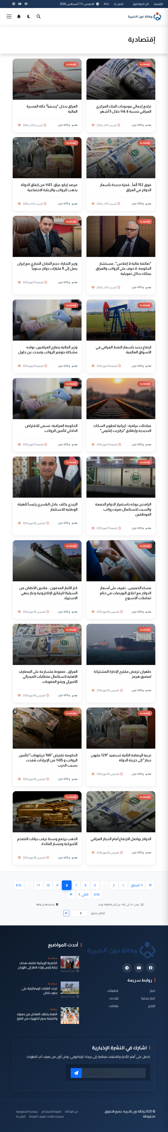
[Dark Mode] (29, 16)
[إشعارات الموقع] (19, 16)
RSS (106, 4)
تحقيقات (112, 991)
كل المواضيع (141, 4)
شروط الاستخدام (51, 1111)
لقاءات (113, 998)
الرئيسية (158, 4)
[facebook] (150, 967)
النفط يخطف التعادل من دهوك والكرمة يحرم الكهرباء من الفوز (37, 1016)
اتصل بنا (118, 4)
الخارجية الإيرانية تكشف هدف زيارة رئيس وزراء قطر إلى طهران (37, 965)
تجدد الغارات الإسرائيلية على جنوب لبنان (39, 990)
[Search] (38, 16)
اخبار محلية (148, 998)
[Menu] (9, 16)
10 (48, 885)
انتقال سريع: (98, 913)
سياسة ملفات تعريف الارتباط (46, 1116)
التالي (85, 894)
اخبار (152, 991)
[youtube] (138, 967)
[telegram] (127, 967)
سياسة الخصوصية (27, 1111)
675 (19, 885)
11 (38, 885)
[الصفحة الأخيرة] (71, 894)
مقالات (113, 1006)
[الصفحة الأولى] (150, 885)
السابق (135, 885)
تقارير (151, 1006)
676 (97, 894)
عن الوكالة (71, 1111)
